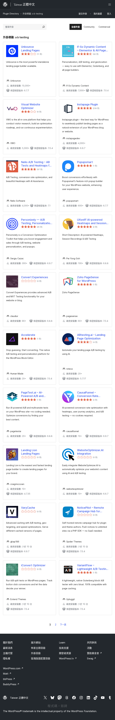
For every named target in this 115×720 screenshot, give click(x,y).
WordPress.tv (68, 658)
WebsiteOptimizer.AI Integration (90, 452)
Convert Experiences (34, 277)
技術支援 (64, 647)
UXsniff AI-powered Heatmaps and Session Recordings (91, 221)
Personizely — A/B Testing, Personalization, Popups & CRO (36, 221)
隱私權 (6, 658)
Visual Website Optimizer (30, 106)
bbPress (9, 679)
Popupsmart (85, 162)
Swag (91, 658)
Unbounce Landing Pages (30, 48)
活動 (89, 647)
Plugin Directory (11, 13)
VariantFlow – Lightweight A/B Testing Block (92, 567)
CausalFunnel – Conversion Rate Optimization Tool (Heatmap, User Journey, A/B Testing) (93, 394)
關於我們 (8, 642)
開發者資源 (65, 653)
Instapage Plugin (87, 104)
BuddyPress (11, 684)
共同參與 (92, 642)
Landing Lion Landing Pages (30, 452)
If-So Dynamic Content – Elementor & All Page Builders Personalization (92, 48)
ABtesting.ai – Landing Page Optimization (91, 336)
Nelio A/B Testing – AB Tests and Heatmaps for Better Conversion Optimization (36, 163)
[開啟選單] (110, 4)
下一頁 (63, 624)
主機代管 (8, 653)
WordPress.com (13, 668)
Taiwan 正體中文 (19, 697)
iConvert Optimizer (33, 565)
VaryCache (28, 507)
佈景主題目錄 (38, 647)
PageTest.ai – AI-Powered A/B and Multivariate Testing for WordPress (36, 394)
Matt (7, 673)
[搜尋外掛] (44, 27)
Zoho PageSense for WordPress (88, 279)
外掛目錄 (36, 653)
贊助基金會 (94, 653)
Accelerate (28, 334)
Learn (62, 642)
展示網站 (36, 642)
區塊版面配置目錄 (40, 658)
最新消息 (8, 647)
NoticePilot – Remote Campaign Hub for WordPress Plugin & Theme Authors (90, 509)
